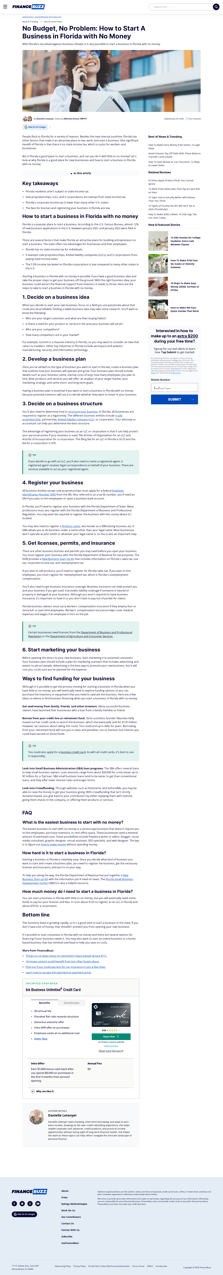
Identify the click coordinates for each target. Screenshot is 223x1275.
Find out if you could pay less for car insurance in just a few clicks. (66, 967)
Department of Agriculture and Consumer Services (81, 636)
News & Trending (30, 21)
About (64, 1190)
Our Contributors (71, 1216)
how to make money (53, 844)
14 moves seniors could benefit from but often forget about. (63, 961)
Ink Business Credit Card (53, 989)
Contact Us (67, 1223)
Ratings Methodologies (74, 1203)
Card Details (72, 1002)
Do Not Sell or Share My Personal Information (109, 1266)
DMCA (150, 1266)
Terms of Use (138, 1266)
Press (64, 1197)
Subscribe (66, 1236)
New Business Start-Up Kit (58, 559)
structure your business (83, 411)
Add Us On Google (37, 127)
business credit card (73, 752)
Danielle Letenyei (62, 1115)
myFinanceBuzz (70, 1243)
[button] (5, 6)
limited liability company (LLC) (76, 419)
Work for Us (68, 1210)
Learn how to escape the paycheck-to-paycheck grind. (58, 972)
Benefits (44, 1002)
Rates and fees (111, 1046)
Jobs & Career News (53, 21)
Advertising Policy (63, 1266)
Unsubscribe (161, 1266)
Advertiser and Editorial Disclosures (42, 17)
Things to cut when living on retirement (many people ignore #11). (66, 956)
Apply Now (41, 1038)
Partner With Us (70, 1230)
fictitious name (71, 526)
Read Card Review (110, 1050)
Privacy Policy (79, 1266)
